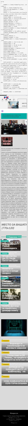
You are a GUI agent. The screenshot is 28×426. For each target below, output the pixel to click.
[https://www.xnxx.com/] (13, 104)
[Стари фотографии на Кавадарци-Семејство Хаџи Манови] (10, 295)
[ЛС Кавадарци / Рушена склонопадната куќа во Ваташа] (10, 245)
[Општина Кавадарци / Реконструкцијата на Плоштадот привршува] (10, 282)
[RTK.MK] (6, 97)
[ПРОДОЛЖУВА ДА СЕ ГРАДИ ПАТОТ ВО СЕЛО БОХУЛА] (10, 257)
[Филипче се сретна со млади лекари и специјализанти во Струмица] (10, 270)
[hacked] (14, 327)
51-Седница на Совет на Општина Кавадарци (12, 116)
